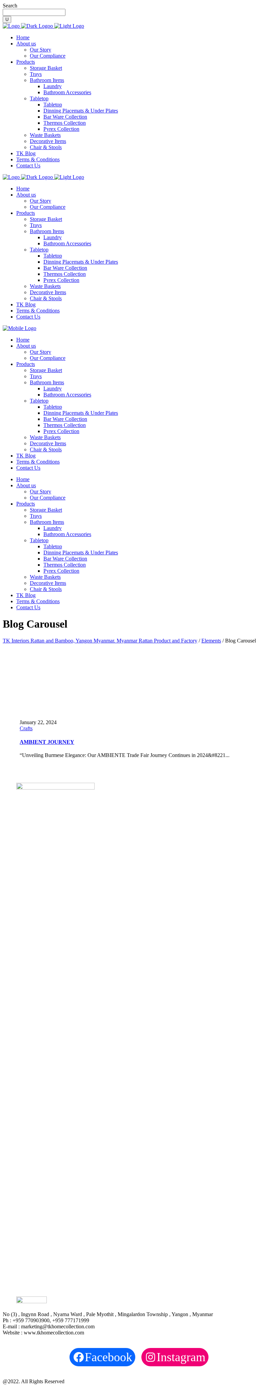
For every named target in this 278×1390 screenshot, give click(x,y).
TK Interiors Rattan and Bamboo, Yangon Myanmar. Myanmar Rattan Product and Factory (100, 640)
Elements (211, 640)
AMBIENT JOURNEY (47, 742)
